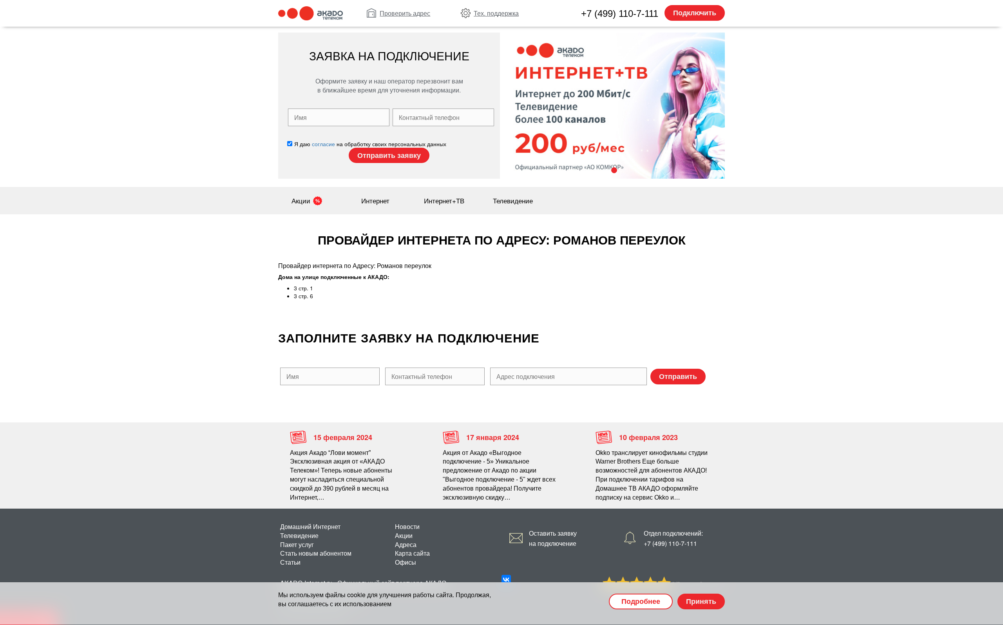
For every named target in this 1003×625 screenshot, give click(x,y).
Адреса (405, 544)
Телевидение (513, 200)
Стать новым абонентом (315, 553)
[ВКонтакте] (506, 579)
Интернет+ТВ (444, 200)
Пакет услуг (297, 544)
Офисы (405, 562)
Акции (300, 200)
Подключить (694, 12)
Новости (407, 526)
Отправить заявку (389, 155)
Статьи (290, 562)
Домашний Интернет (310, 526)
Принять (701, 601)
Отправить (678, 376)
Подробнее (640, 601)
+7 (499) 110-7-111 (619, 13)
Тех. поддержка (496, 13)
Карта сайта (412, 553)
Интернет (375, 200)
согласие (323, 144)
